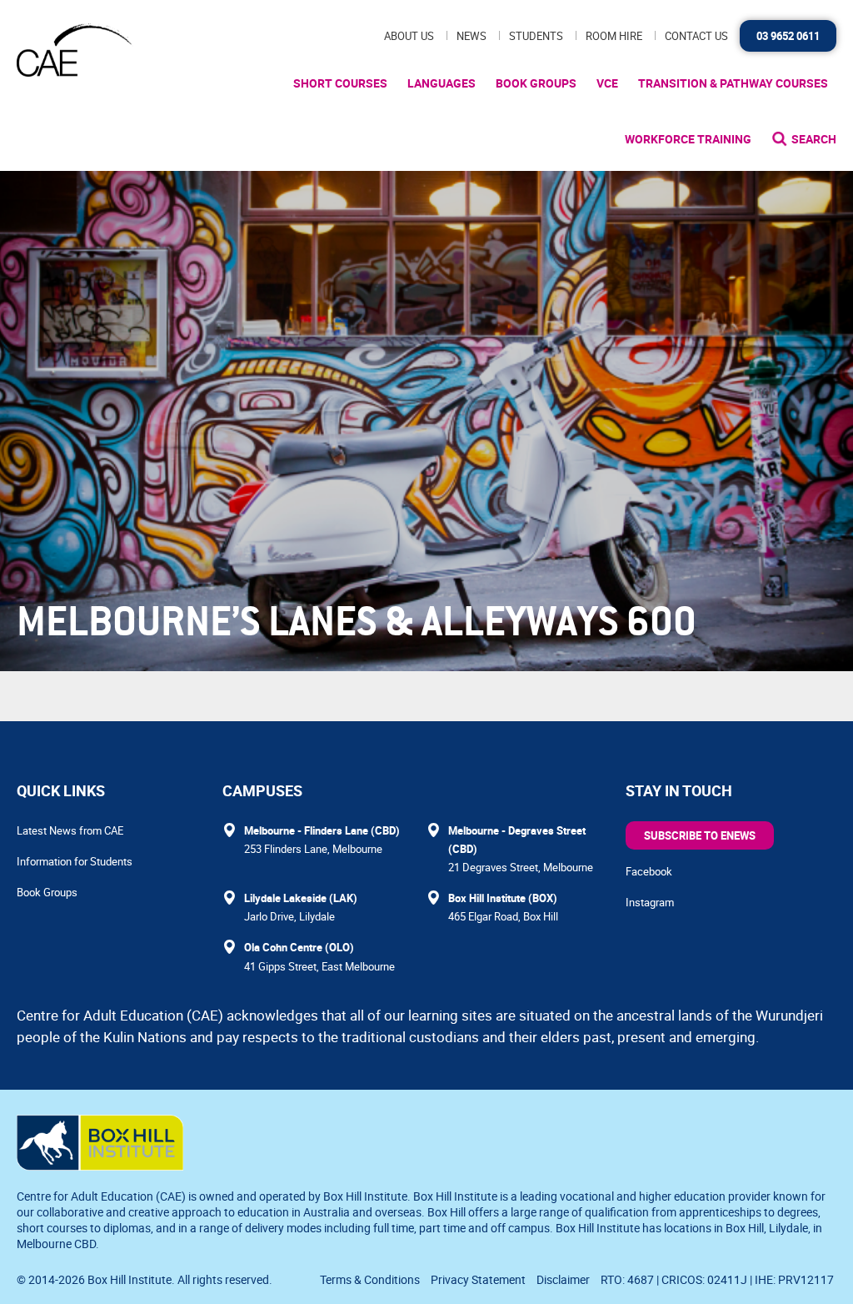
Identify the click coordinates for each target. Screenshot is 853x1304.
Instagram (650, 902)
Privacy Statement (478, 1279)
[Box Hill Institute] (100, 1165)
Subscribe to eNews (700, 835)
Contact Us (696, 35)
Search (813, 139)
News (471, 35)
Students (536, 35)
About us (409, 35)
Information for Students (74, 861)
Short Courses (340, 83)
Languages (441, 83)
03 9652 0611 (788, 35)
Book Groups (536, 83)
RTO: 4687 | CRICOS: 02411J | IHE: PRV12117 (718, 1279)
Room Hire (614, 35)
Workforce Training (688, 139)
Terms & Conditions (370, 1279)
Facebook (649, 871)
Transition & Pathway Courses (733, 83)
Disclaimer (563, 1279)
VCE (607, 83)
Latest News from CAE (70, 830)
